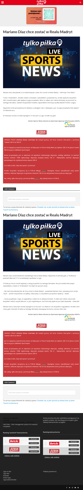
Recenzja (34, 439)
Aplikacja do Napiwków (10, 418)
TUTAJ (44, 171)
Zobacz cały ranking (12, 456)
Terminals (6, 420)
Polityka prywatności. (50, 471)
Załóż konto (33, 443)
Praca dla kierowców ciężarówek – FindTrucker (18, 422)
